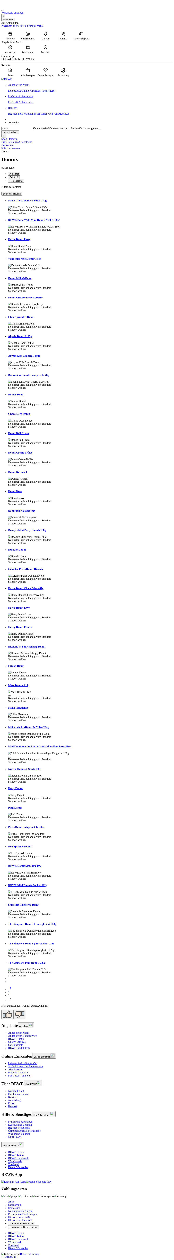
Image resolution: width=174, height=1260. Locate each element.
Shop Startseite (9, 138)
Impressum (14, 1208)
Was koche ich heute (19, 1133)
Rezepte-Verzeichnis (19, 1127)
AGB (11, 1201)
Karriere (12, 1097)
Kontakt (12, 1106)
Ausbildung (14, 1100)
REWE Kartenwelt (18, 1158)
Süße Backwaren (10, 148)
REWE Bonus (16, 1038)
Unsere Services (16, 1041)
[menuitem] (10, 35)
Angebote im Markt (18, 1032)
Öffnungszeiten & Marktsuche (24, 1130)
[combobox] (17, 128)
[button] (9, 695)
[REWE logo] (6, 79)
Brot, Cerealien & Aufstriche (16, 142)
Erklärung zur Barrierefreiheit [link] (24, 1227)
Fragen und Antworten (20, 1121)
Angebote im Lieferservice (22, 1035)
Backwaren (7, 145)
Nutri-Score (14, 1136)
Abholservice (15, 1069)
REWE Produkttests (19, 1048)
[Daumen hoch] (7, 1014)
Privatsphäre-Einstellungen (22, 1214)
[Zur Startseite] (12, 6)
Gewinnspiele (15, 1044)
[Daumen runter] (20, 1014)
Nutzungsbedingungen (20, 1211)
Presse (11, 1103)
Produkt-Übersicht (18, 1072)
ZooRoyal (13, 1164)
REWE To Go (16, 1155)
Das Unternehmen (18, 1094)
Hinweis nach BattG (19, 1217)
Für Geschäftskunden (19, 1075)
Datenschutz (14, 1204)
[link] (90, 87)
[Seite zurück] (10, 989)
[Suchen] (100, 129)
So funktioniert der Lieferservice (25, 1066)
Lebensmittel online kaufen (22, 1063)
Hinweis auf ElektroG (20, 1220)
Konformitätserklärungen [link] (21, 1223)
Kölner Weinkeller (18, 1167)
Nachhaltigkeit (16, 1091)
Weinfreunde (15, 1161)
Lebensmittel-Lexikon (20, 1124)
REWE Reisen (16, 1152)
